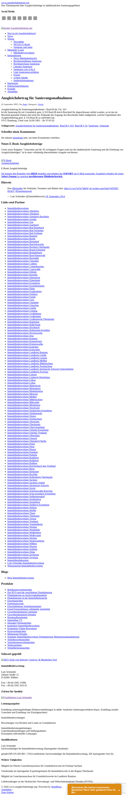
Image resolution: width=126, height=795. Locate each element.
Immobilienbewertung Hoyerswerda (24, 333)
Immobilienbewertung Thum (21, 513)
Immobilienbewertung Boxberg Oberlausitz (28, 247)
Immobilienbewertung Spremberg (23, 502)
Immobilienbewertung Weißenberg (24, 532)
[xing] (35, 18)
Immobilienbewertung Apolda (21, 219)
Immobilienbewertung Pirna (20, 446)
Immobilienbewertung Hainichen (23, 322)
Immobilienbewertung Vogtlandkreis (25, 524)
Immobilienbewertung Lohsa (21, 383)
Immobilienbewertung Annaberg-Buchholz (28, 216)
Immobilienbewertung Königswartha (25, 344)
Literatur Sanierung (23, 66)
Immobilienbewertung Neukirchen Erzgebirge (29, 410)
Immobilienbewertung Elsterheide (23, 280)
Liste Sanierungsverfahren (26, 72)
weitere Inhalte (21, 77)
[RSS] (19, 18)
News (10, 36)
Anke (25, 104)
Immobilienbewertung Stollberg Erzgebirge (28, 505)
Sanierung (93, 125)
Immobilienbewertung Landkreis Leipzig (27, 358)
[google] (14, 18)
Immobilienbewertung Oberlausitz (23, 424)
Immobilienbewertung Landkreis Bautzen (27, 352)
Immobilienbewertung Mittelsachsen (25, 399)
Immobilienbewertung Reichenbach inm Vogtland (31, 466)
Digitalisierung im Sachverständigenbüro (27, 595)
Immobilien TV (14, 620)
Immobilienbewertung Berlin (21, 238)
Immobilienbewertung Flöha (21, 288)
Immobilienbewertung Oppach (22, 438)
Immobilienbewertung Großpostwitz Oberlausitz (30, 319)
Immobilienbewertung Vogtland (22, 521)
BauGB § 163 (67, 125)
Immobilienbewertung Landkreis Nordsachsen (29, 366)
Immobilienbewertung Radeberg (23, 457)
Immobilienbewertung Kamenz (22, 338)
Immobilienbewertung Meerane (22, 394)
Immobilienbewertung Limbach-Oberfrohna (28, 377)
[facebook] (9, 18)
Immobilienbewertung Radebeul (23, 460)
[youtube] (30, 18)
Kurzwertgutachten (16, 631)
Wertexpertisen (14, 645)
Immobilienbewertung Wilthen (22, 543)
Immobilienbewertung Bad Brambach (25, 227)
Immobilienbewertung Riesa (21, 468)
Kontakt (11, 88)
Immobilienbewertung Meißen (22, 396)
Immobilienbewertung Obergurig (23, 421)
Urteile (40, 104)
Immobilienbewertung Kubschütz (23, 349)
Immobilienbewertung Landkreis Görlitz (26, 355)
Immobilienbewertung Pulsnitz (22, 455)
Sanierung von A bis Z (24, 69)
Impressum (12, 83)
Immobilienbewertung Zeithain (22, 549)
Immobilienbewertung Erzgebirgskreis (25, 286)
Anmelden (6, 789)
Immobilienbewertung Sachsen (22, 480)
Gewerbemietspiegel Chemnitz (22, 612)
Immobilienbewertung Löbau (21, 380)
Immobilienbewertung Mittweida (23, 402)
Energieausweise (15, 603)
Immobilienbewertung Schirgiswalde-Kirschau (30, 491)
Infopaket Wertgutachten (19, 623)
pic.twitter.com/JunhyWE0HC (104, 188)
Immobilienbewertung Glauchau (23, 305)
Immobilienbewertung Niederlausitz (24, 413)
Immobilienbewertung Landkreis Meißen (27, 360)
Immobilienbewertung (18, 208)
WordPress (56, 786)
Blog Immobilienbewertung (20, 578)
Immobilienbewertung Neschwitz (23, 408)
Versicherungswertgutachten (21, 642)
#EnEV (11, 191)
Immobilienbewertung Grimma (22, 311)
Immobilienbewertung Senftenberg (24, 499)
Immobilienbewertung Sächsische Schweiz (28, 485)
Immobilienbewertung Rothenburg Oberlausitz (30, 477)
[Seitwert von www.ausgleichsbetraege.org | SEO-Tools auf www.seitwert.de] (29, 659)
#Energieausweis (23, 191)
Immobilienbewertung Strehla (21, 510)
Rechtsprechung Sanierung (27, 64)
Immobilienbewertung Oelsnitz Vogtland (27, 432)
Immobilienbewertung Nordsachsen (24, 419)
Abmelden (12, 91)
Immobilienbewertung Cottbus (22, 263)
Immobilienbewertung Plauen (21, 449)
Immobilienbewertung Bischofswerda (25, 244)
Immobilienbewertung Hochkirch (23, 327)
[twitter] (25, 18)
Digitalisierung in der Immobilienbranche (27, 598)
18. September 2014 (55, 196)
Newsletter (19, 41)
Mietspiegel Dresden (17, 634)
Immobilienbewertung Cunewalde (23, 269)
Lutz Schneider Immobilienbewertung (25, 563)
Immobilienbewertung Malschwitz (24, 385)
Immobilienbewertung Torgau (21, 518)
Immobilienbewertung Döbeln (22, 272)
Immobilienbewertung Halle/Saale (23, 324)
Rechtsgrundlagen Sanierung (27, 61)
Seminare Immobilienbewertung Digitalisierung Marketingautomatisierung (43, 636)
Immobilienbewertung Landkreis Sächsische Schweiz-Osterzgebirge (40, 369)
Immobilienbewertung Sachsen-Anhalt (26, 482)
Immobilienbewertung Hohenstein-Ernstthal (28, 330)
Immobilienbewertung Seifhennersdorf (26, 496)
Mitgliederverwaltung (24, 52)
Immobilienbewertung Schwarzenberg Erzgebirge (31, 493)
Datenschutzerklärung (18, 86)
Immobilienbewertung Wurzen (22, 546)
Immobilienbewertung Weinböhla (23, 529)
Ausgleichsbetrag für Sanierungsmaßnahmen (37, 125)
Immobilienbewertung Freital (21, 297)
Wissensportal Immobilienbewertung (25, 565)
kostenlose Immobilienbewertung (23, 625)
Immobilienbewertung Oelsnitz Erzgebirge (28, 430)
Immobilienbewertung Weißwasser (24, 535)
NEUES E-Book (22, 44)
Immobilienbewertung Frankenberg (24, 291)
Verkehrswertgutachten (18, 639)
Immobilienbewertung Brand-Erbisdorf (26, 250)
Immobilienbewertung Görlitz (21, 308)
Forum (17, 75)
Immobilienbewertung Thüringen (23, 516)
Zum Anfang (7, 792)
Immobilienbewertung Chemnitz (23, 261)
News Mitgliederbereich (25, 58)
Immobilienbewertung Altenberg (23, 211)
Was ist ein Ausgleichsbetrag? (21, 33)
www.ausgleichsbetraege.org (15, 2)
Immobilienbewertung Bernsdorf (23, 241)
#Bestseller (17, 188)
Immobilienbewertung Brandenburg (24, 252)
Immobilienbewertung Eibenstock (23, 277)
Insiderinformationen (24, 80)
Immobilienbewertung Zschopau (23, 554)
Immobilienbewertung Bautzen (22, 236)
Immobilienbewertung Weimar (22, 527)
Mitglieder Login (15, 50)
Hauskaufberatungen (17, 617)
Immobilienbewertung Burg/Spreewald (26, 255)
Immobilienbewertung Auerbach (23, 225)
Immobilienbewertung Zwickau (22, 557)
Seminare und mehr (23, 47)
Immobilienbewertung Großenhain (24, 316)
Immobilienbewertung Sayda (21, 488)
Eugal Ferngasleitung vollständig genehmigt (28, 609)
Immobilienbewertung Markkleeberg (25, 391)
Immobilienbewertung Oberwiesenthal (26, 427)
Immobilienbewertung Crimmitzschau (25, 266)
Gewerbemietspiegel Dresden (21, 614)
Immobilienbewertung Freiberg (22, 294)
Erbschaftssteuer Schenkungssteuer (24, 606)
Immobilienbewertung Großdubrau (24, 313)
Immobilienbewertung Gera (20, 299)
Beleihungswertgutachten (19, 589)
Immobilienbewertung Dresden (22, 274)
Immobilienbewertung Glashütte (23, 302)
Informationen (14, 55)
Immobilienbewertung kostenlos (22, 347)
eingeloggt (18, 137)
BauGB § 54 (81, 125)
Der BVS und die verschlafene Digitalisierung (29, 592)
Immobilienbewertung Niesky (21, 416)
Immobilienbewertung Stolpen (22, 507)
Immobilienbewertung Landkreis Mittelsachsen (30, 363)
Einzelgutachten (15, 600)
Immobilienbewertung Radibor (22, 463)
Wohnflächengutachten (18, 648)
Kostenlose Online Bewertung (22, 628)
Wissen (10, 39)
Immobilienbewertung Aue (20, 222)
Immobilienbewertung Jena (20, 335)
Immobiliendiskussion (18, 560)
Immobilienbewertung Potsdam (22, 452)
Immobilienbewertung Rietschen (23, 471)
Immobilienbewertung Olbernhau (23, 435)
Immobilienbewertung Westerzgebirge (25, 541)
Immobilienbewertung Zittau (21, 552)
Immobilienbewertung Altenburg (23, 213)
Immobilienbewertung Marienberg (24, 388)
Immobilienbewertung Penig (21, 444)
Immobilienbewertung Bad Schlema (24, 233)
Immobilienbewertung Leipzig (22, 374)
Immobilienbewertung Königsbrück (24, 341)
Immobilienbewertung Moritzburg (23, 405)
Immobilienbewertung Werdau (22, 538)
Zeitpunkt (104, 125)
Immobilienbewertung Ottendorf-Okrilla (26, 441)
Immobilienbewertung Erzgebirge (23, 283)
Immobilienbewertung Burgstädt (23, 258)
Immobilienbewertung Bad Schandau (25, 230)
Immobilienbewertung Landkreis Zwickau (27, 371)
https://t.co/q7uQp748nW (76, 188)
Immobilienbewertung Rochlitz (22, 474)
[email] (4, 18)
